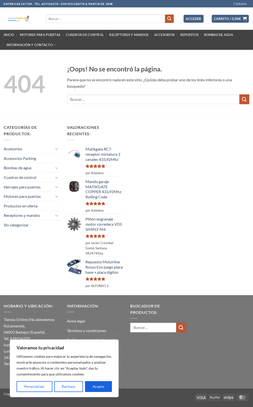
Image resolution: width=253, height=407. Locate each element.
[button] (194, 19)
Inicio (9, 35)
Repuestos (189, 35)
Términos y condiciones (86, 330)
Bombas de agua (218, 35)
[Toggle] (57, 149)
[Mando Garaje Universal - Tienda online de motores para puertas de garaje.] (21, 18)
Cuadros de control (85, 35)
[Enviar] (169, 19)
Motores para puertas (40, 35)
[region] (64, 368)
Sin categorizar (16, 224)
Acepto (99, 386)
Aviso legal (76, 321)
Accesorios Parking (20, 158)
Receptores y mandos (128, 35)
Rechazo (68, 386)
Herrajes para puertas (22, 187)
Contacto (240, 4)
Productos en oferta (21, 206)
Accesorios (164, 35)
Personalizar (34, 386)
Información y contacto (29, 45)
